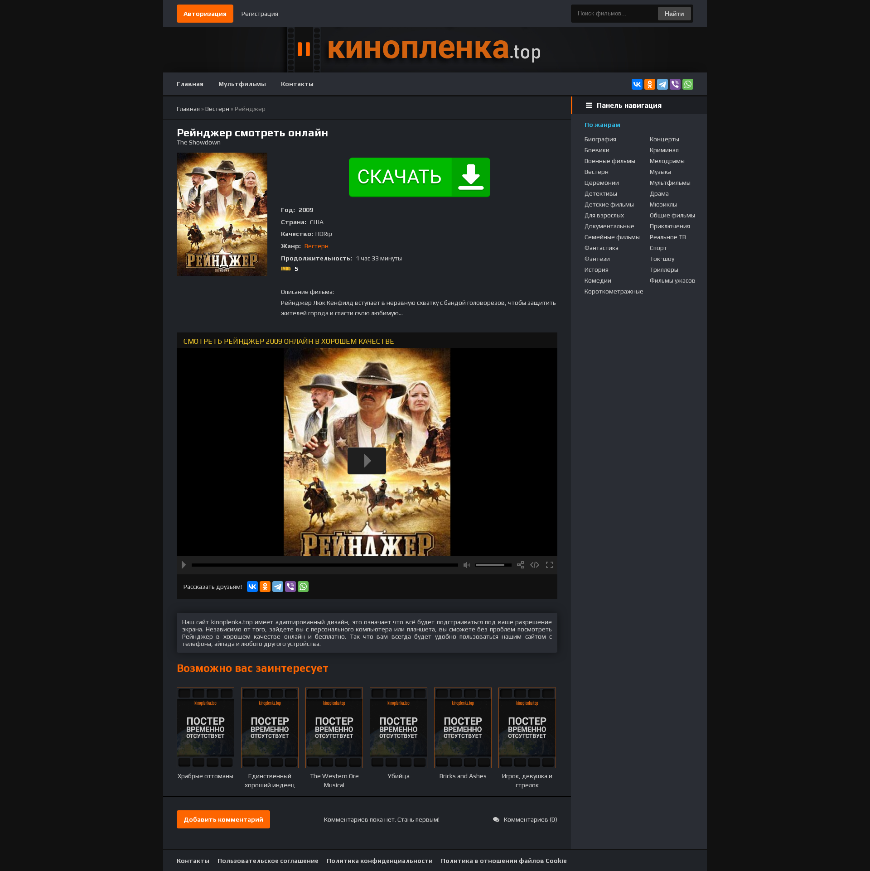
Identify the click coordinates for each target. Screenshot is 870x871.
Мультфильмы (242, 83)
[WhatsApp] (687, 84)
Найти (674, 13)
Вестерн (316, 246)
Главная (190, 83)
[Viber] (675, 84)
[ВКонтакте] (637, 84)
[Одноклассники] (649, 84)
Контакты (297, 83)
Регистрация (260, 13)
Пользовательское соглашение (268, 860)
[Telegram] (662, 84)
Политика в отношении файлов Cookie (504, 860)
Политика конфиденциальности (380, 860)
